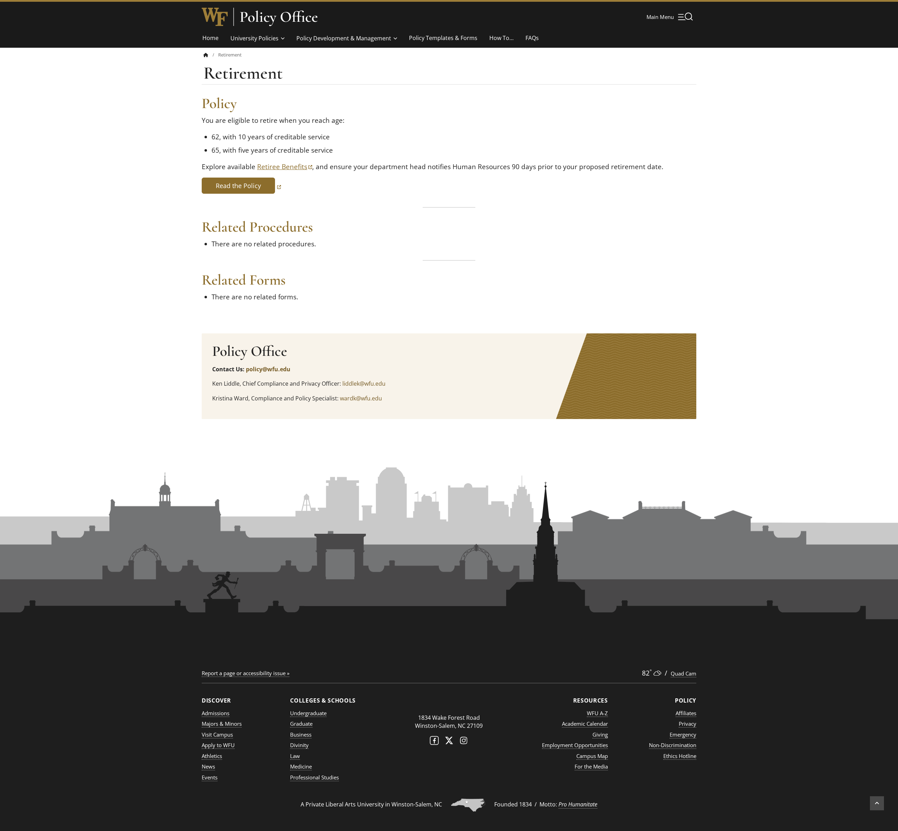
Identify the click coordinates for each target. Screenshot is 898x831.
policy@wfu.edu (268, 369)
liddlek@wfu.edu (364, 383)
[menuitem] (210, 55)
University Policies (254, 38)
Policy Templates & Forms (443, 38)
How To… (501, 38)
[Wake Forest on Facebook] (434, 742)
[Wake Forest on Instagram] (464, 742)
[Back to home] (205, 55)
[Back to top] (877, 803)
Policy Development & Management (343, 38)
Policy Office (279, 17)
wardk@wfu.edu (361, 398)
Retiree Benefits (284, 166)
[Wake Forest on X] (449, 742)
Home (210, 38)
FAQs (532, 38)
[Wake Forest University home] (215, 17)
